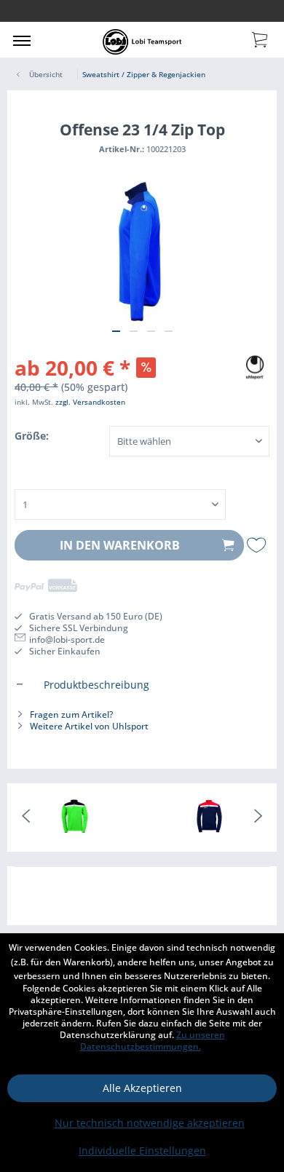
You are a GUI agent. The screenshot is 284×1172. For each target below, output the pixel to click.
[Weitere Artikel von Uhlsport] (254, 365)
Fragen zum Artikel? (70, 714)
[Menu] (22, 40)
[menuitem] (22, 40)
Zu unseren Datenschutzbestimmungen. (152, 1041)
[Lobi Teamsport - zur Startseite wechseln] (142, 42)
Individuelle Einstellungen (142, 1150)
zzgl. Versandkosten (90, 402)
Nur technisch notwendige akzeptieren (150, 1123)
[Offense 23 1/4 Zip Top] (74, 817)
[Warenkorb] (260, 39)
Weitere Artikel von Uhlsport (88, 726)
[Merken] (258, 545)
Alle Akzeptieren (142, 1088)
